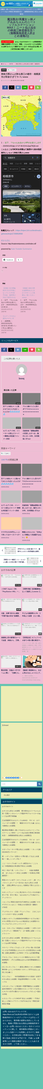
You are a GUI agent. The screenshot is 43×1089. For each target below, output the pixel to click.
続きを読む (5, 240)
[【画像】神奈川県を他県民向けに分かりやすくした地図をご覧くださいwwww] (30, 300)
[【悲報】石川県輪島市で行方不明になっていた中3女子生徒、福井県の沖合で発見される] (10, 300)
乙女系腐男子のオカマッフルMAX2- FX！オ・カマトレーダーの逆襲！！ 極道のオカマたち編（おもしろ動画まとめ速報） (21, 823)
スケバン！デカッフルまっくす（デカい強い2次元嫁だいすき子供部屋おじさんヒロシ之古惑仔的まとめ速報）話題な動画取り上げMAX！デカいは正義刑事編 (21, 950)
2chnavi (5, 725)
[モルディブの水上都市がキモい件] (10, 324)
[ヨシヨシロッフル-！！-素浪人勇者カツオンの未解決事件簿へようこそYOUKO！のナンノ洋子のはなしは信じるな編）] (21, 969)
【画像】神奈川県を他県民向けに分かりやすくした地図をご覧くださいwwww (28, 292)
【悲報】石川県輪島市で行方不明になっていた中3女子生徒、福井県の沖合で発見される (9, 292)
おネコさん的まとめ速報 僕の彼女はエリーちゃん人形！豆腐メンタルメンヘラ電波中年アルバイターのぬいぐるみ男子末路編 (21, 813)
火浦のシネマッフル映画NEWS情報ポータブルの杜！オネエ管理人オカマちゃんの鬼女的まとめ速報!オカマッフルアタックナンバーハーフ (21, 921)
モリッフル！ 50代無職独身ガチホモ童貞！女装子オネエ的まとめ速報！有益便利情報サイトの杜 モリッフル (21, 979)
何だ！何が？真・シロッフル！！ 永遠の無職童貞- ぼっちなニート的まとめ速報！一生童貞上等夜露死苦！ (21, 872)
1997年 (4, 69)
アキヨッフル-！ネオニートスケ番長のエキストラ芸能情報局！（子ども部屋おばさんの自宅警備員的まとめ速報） (21, 959)
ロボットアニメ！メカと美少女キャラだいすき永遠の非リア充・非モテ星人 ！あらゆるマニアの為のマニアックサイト (21, 894)
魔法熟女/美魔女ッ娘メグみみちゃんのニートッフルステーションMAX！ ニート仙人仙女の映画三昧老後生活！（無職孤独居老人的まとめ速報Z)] (21, 832)
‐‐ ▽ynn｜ (13, 70)
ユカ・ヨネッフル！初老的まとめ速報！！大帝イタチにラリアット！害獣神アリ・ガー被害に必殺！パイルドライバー (21, 930)
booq (21, 378)
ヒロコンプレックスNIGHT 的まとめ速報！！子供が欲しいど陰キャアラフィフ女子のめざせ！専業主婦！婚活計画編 (21, 1001)
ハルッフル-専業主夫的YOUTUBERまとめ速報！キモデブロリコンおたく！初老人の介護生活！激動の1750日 (21, 904)
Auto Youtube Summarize (21, 249)
